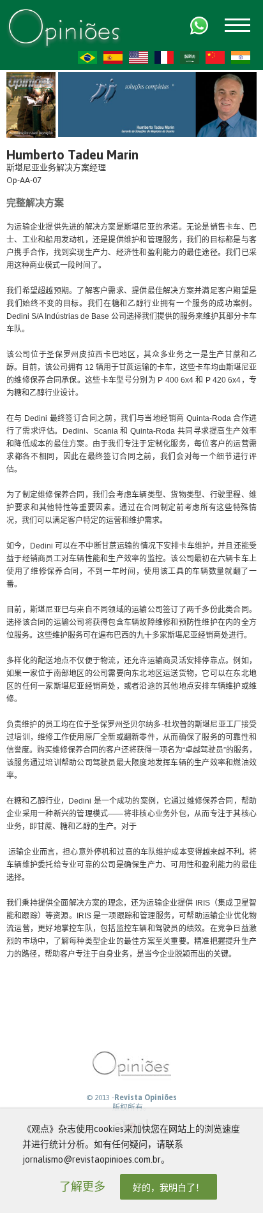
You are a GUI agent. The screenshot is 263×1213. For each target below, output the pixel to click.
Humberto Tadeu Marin (72, 154)
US (138, 57)
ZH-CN (215, 57)
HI (240, 57)
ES (113, 57)
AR (189, 57)
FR (164, 57)
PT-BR (87, 57)
